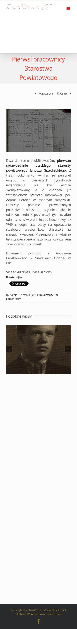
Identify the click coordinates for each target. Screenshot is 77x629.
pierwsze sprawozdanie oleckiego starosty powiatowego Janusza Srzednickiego (38, 165)
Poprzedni (45, 93)
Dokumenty (46, 294)
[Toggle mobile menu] (69, 8)
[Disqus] (38, 427)
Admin (13, 294)
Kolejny (62, 93)
